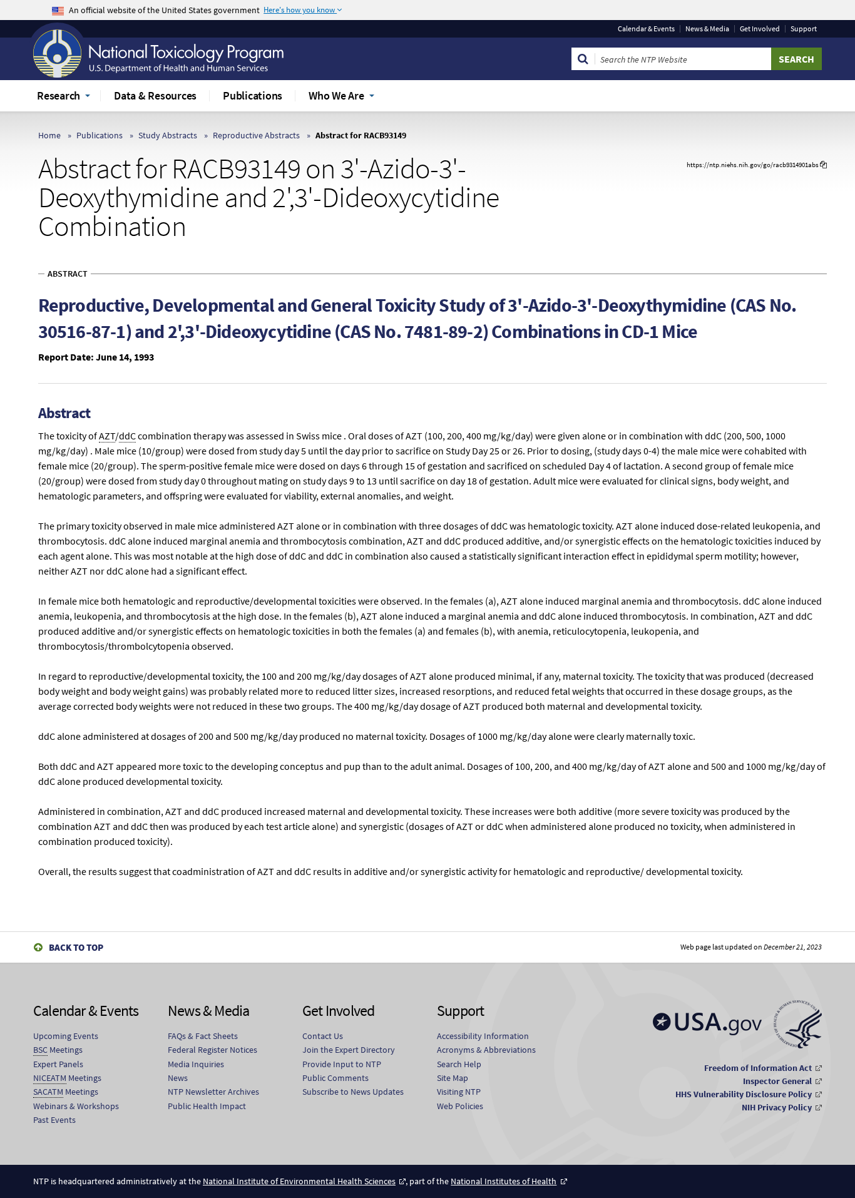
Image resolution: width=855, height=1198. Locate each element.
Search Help (459, 1064)
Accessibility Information (483, 1036)
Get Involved (760, 29)
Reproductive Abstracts (256, 135)
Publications (99, 135)
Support (804, 29)
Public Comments (335, 1077)
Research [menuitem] (58, 95)
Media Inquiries (196, 1064)
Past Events (54, 1119)
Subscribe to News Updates (353, 1091)
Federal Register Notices (212, 1049)
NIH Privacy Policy (777, 1107)
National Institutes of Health (503, 1181)
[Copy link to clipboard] (823, 164)
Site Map (452, 1077)
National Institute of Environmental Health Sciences (299, 1181)
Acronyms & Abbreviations (486, 1049)
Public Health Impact (207, 1106)
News (178, 1077)
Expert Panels (58, 1064)
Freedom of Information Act (758, 1067)
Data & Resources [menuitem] (155, 95)
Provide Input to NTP (341, 1064)
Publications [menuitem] (252, 95)
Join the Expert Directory (348, 1049)
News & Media (707, 29)
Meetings (58, 1049)
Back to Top (76, 947)
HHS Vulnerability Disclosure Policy (743, 1094)
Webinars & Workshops (76, 1106)
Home (49, 135)
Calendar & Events (646, 29)
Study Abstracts (167, 135)
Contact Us (322, 1036)
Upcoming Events (65, 1036)
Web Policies (460, 1106)
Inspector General (777, 1081)
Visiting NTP (459, 1091)
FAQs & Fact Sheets (203, 1036)
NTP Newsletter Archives (213, 1091)
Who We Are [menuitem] (336, 95)
